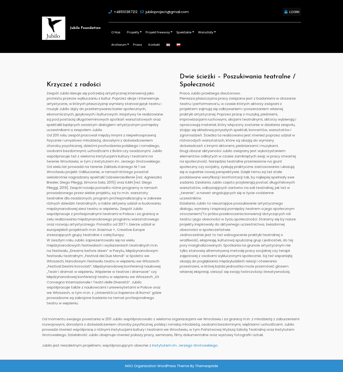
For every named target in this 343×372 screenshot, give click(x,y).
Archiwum (118, 44)
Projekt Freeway (158, 32)
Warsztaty (205, 32)
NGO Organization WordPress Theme (157, 365)
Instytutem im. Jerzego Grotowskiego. (185, 345)
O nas (115, 32)
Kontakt (154, 44)
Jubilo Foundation (85, 28)
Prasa (137, 44)
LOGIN (294, 11)
